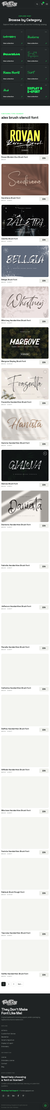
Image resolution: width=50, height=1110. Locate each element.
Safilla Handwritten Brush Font (14, 974)
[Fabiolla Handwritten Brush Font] (25, 547)
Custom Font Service (8, 1034)
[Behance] (13, 1096)
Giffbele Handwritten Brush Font (15, 769)
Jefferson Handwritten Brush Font (16, 606)
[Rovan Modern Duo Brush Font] (25, 139)
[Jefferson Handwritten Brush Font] (25, 588)
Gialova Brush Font (9, 484)
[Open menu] (47, 4)
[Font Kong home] (9, 4)
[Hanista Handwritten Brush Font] (25, 424)
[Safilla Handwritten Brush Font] (25, 955)
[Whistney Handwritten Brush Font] (25, 302)
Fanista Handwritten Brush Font (15, 851)
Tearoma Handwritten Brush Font (15, 933)
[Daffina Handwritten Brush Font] (25, 710)
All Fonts (4, 1030)
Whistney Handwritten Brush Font (16, 320)
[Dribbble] (8, 1096)
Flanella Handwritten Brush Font (15, 647)
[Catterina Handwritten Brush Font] (25, 669)
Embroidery (5, 1046)
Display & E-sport (7, 1043)
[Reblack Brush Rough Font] (25, 874)
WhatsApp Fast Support (10, 1091)
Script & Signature (7, 1040)
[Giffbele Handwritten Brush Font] (25, 751)
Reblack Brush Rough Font (13, 892)
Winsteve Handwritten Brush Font (16, 810)
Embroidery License (7, 1060)
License (3, 1057)
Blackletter (5, 1037)
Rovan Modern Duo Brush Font (14, 157)
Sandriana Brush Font (11, 198)
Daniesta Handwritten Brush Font (16, 524)
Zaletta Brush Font (9, 239)
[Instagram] (3, 1096)
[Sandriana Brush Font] (25, 179)
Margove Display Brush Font (13, 361)
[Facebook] (18, 1096)
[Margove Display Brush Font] (25, 343)
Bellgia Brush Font (9, 279)
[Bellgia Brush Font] (25, 261)
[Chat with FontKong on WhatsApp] (45, 1105)
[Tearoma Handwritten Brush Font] (25, 914)
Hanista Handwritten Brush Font (15, 443)
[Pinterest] (23, 1096)
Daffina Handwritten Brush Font (15, 729)
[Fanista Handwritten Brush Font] (25, 833)
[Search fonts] (37, 4)
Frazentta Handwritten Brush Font (16, 402)
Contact (4, 1064)
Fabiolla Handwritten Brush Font (15, 565)
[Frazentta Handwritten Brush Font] (25, 384)
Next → (20, 984)
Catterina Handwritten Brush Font (16, 688)
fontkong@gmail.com (27, 1091)
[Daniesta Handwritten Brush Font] (25, 506)
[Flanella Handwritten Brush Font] (25, 629)
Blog (2, 1067)
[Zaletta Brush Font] (25, 220)
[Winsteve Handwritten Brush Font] (25, 792)
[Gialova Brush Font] (25, 465)
